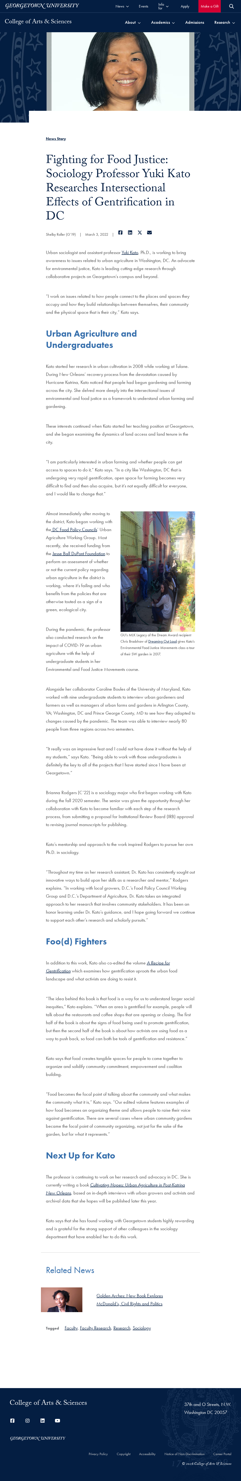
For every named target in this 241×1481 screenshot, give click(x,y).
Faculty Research (95, 1328)
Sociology (142, 1328)
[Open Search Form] (231, 6)
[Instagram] (27, 1421)
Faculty (71, 1328)
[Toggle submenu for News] (127, 6)
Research (121, 1328)
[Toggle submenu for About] (139, 22)
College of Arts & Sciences (38, 22)
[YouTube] (57, 1421)
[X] (140, 233)
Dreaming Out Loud (162, 641)
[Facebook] (121, 233)
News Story (56, 138)
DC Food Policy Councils (74, 529)
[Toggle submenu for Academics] (173, 22)
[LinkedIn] (130, 233)
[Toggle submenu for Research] (233, 22)
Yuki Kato (130, 252)
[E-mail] (150, 233)
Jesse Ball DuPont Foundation (78, 553)
